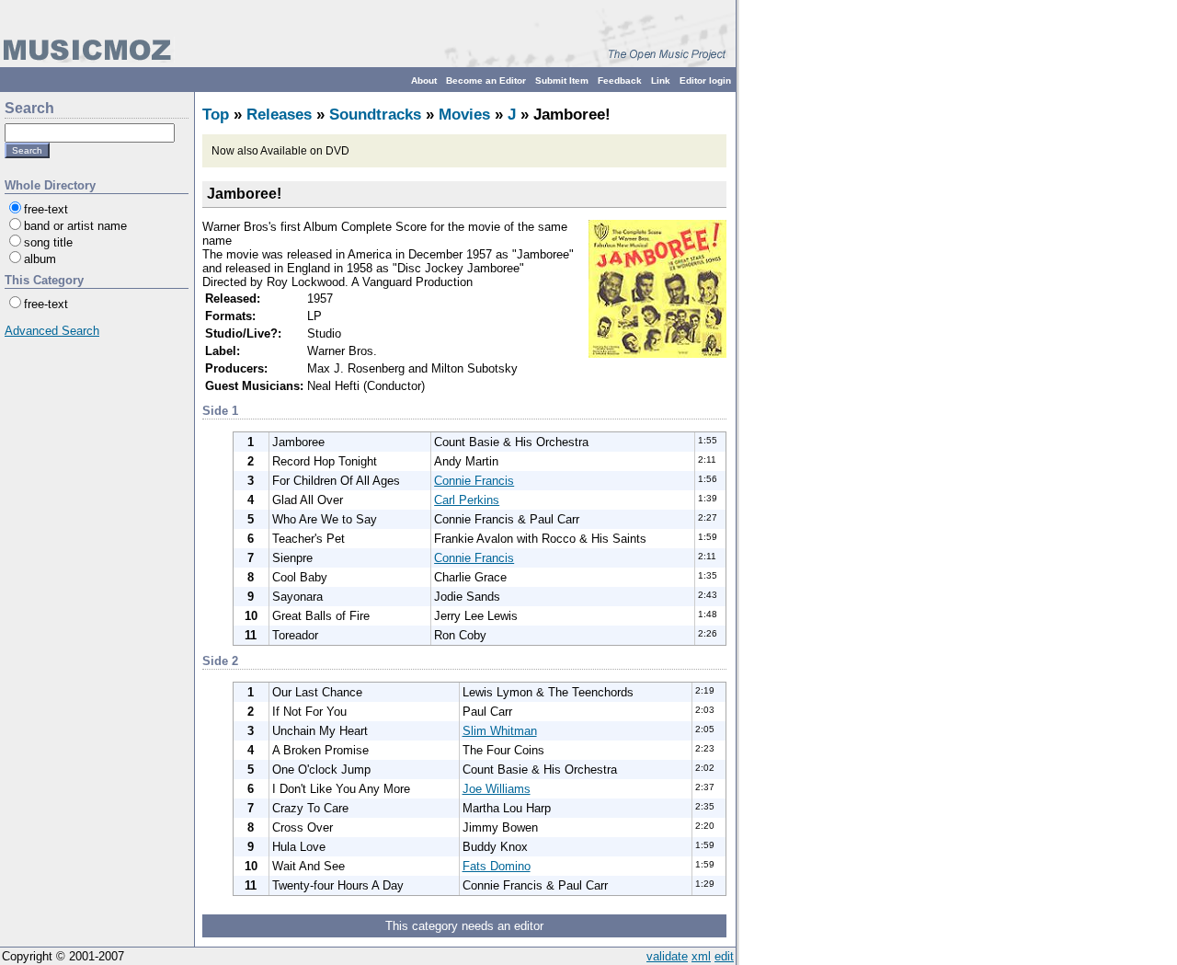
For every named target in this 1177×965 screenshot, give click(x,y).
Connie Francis (474, 481)
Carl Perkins (466, 500)
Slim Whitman (500, 731)
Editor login (705, 80)
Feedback (620, 80)
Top (215, 114)
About (424, 80)
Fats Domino (497, 866)
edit (724, 956)
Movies (464, 114)
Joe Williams (497, 789)
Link (660, 80)
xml (701, 956)
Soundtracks (375, 114)
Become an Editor (486, 80)
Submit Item (561, 80)
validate (667, 956)
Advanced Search (52, 331)
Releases (279, 114)
